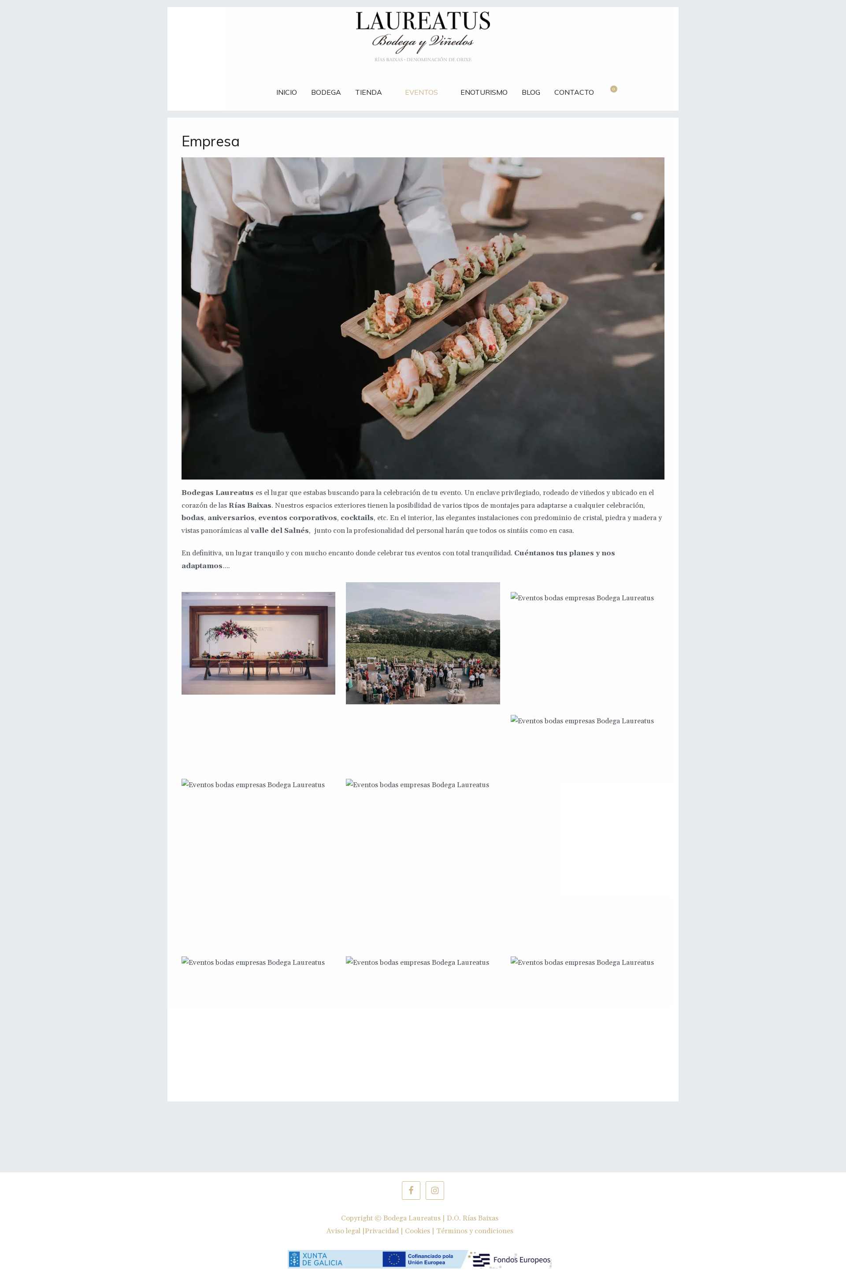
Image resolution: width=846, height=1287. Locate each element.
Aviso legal (343, 1231)
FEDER (251, 87)
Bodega (326, 92)
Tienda (368, 92)
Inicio (286, 92)
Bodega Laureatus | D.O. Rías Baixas (440, 1218)
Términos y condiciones (474, 1231)
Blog (531, 92)
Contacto (574, 92)
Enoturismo (484, 92)
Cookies (417, 1231)
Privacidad (382, 1231)
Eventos (421, 92)
